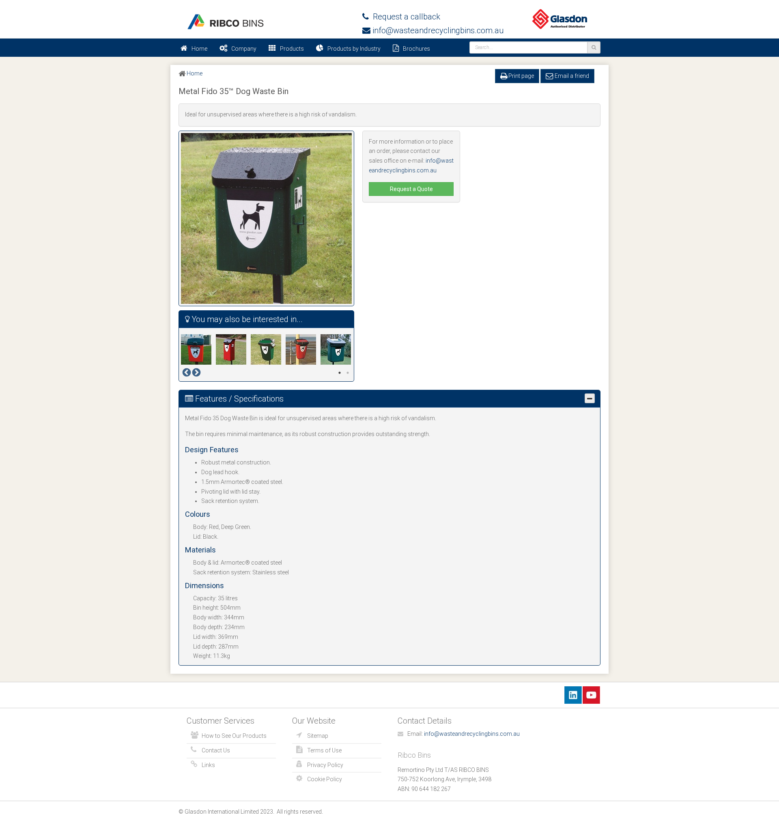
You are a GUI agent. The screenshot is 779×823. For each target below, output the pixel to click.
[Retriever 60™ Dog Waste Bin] (338, 349)
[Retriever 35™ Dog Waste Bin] (268, 349)
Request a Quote (411, 189)
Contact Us (216, 750)
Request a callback (404, 16)
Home (199, 48)
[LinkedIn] (573, 694)
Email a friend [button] (571, 76)
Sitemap (317, 736)
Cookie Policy (324, 779)
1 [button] (340, 373)
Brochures (416, 48)
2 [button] (348, 373)
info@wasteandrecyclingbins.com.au (437, 30)
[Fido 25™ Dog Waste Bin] (198, 349)
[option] (198, 349)
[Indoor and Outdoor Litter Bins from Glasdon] (225, 21)
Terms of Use (324, 750)
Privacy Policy (325, 765)
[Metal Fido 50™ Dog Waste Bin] (233, 349)
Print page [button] (520, 76)
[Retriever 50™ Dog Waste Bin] (303, 349)
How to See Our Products (234, 736)
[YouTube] (591, 694)
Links (208, 765)
